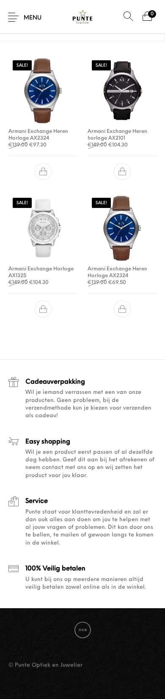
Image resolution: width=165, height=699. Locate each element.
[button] (43, 171)
